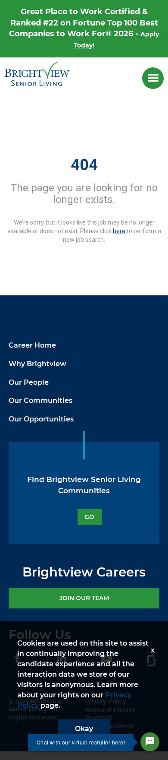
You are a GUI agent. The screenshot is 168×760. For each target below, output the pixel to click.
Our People (29, 382)
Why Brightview (37, 364)
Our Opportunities (41, 419)
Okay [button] (84, 729)
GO (89, 517)
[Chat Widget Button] (149, 741)
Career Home (32, 345)
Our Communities (40, 400)
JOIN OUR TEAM (84, 598)
